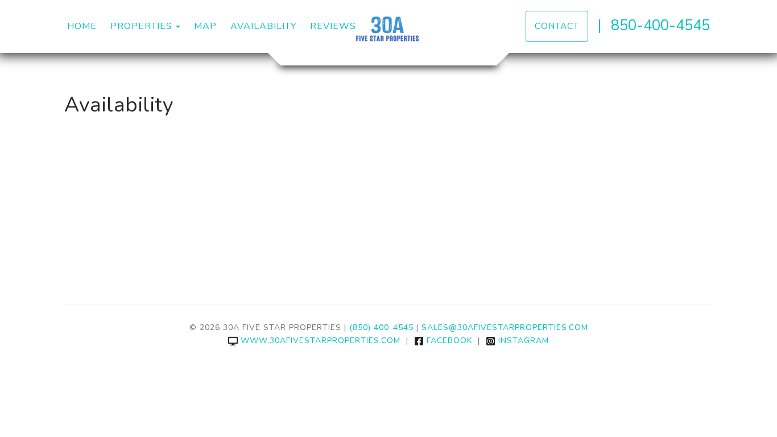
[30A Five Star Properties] (388, 31)
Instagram (523, 340)
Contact (557, 26)
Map (205, 26)
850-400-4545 (660, 25)
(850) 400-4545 (381, 327)
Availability (263, 26)
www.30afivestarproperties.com (320, 340)
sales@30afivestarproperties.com (504, 327)
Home (82, 26)
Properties (141, 26)
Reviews (333, 26)
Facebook (449, 340)
